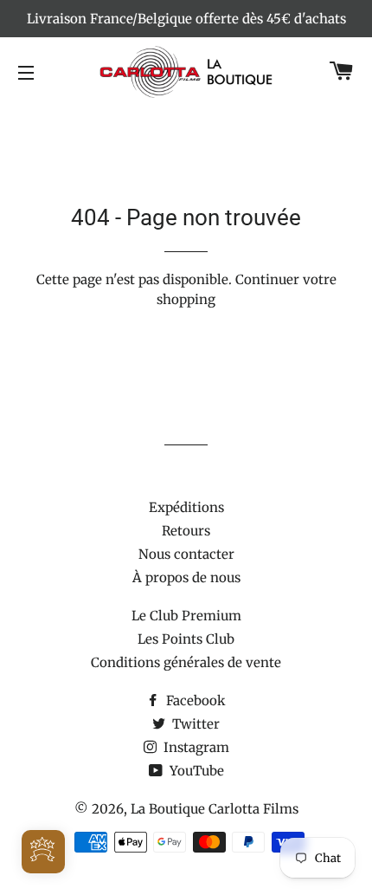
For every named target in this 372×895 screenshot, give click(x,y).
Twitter (194, 724)
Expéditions (186, 507)
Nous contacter (186, 554)
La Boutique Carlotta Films (214, 809)
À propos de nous (186, 577)
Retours (186, 530)
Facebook (194, 700)
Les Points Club (186, 639)
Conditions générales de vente (186, 662)
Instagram (194, 747)
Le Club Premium (186, 615)
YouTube (195, 770)
